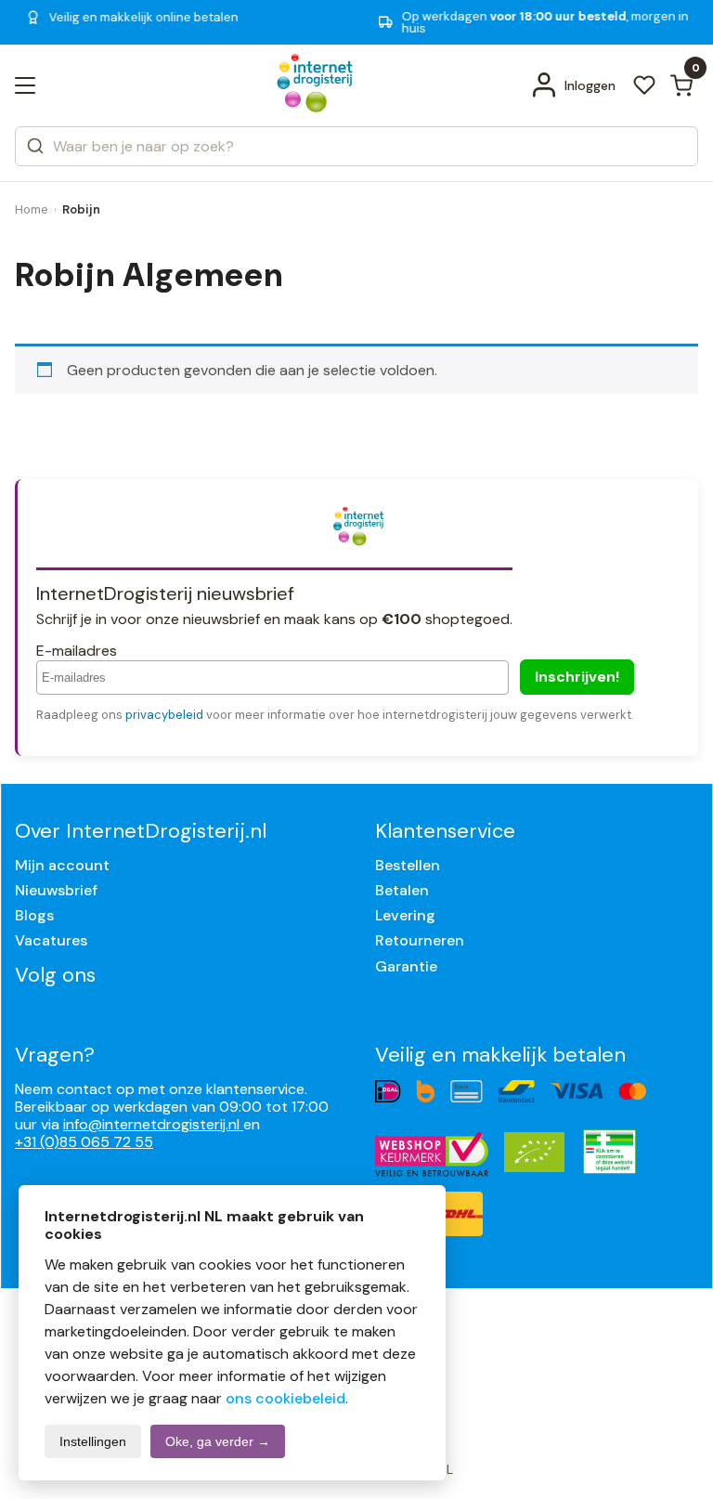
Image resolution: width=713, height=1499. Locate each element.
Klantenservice (445, 830)
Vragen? (55, 1054)
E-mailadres (76, 650)
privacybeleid (164, 715)
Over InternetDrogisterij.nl (140, 830)
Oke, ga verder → (217, 1441)
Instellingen (92, 1441)
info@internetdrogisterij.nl (153, 1124)
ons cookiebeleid (285, 1398)
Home (31, 209)
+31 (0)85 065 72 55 (84, 1142)
